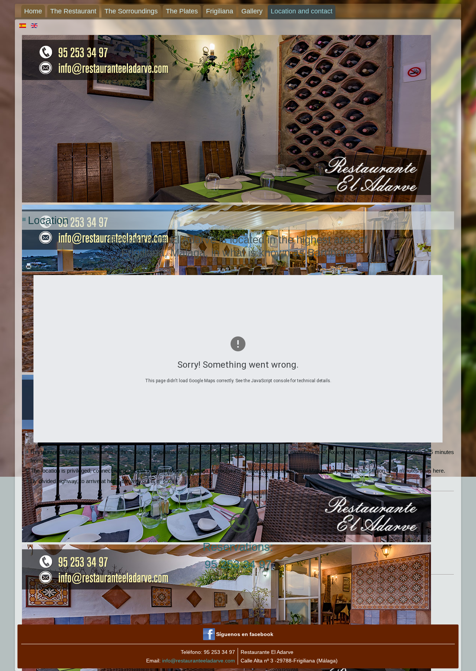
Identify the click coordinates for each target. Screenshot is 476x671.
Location (48, 220)
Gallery (252, 11)
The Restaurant (73, 11)
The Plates (182, 11)
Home (33, 11)
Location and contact (301, 11)
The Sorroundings (131, 11)
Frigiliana (219, 11)
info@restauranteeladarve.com (198, 661)
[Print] (28, 271)
